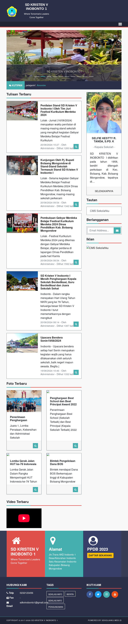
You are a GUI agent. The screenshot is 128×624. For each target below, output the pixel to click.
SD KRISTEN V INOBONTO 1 (44, 620)
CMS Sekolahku (99, 211)
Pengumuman (55, 606)
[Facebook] (90, 594)
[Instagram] (107, 594)
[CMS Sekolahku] (97, 248)
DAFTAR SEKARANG (100, 555)
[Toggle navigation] (120, 24)
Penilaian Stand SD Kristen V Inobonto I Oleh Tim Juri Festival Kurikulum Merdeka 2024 (58, 110)
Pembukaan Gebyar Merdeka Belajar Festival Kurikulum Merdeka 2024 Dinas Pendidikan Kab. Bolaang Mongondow (58, 224)
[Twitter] (99, 594)
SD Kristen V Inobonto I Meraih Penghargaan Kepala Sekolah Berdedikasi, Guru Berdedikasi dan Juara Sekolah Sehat (58, 282)
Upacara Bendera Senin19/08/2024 (51, 339)
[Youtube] (116, 594)
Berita (70, 594)
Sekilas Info (55, 600)
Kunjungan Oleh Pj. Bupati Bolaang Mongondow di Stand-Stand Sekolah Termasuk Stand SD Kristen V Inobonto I (59, 166)
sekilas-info (55, 594)
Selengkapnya (104, 191)
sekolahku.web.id (112, 620)
